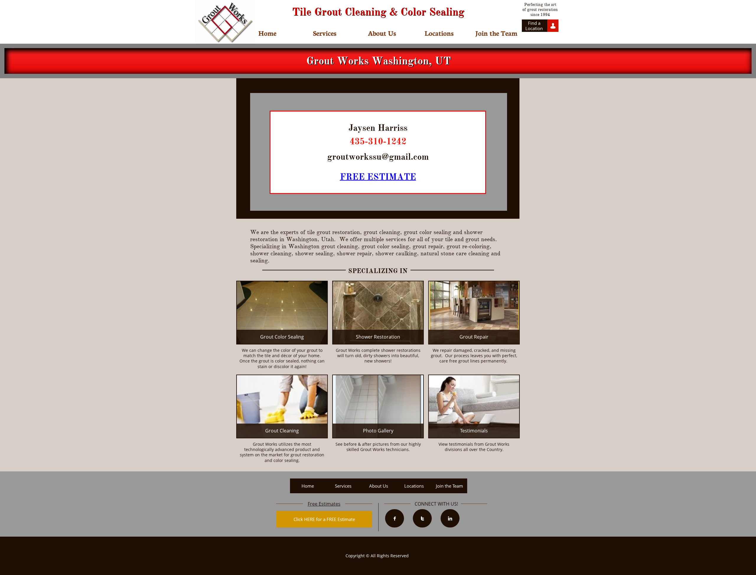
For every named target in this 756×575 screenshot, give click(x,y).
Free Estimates (324, 504)
